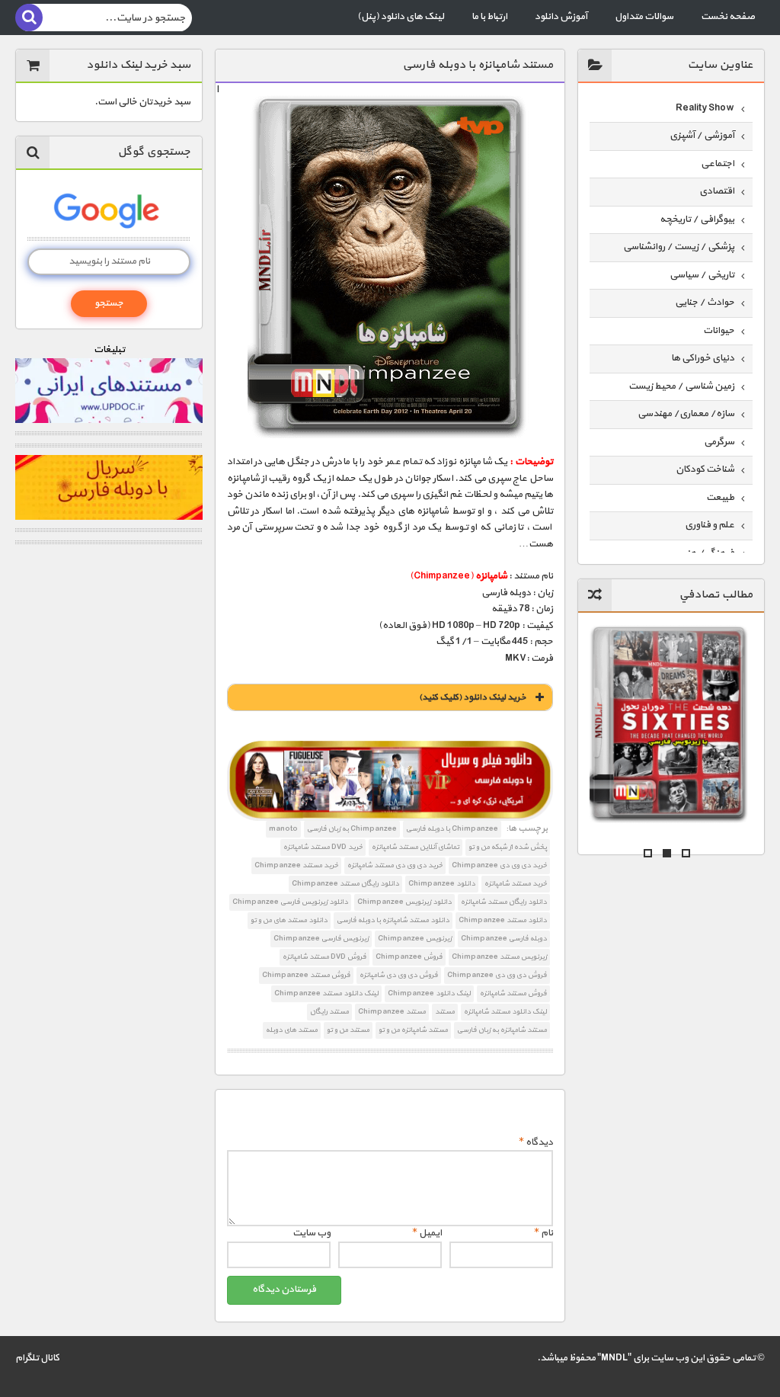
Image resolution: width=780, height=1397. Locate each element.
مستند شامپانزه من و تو (413, 1030)
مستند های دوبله (292, 1030)
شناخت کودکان (705, 469)
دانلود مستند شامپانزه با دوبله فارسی (393, 920)
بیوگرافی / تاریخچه (697, 219)
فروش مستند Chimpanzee (306, 975)
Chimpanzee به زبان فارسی (352, 829)
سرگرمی (719, 442)
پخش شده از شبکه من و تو (507, 847)
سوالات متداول (644, 16)
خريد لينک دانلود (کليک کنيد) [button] (472, 697)
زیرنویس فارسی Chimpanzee (321, 938)
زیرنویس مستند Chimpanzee (499, 957)
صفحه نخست (728, 16)
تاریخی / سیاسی (702, 275)
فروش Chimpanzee (409, 957)
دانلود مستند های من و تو (289, 920)
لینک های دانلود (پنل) (400, 16)
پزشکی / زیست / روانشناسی (678, 247)
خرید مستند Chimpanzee (296, 865)
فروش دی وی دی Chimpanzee (497, 975)
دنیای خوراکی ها (702, 358)
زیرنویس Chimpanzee (415, 938)
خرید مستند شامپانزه (515, 883)
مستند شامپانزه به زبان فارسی (502, 1030)
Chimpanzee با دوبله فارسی (452, 829)
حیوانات (718, 330)
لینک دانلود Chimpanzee (429, 993)
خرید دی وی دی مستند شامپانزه (395, 865)
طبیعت (720, 497)
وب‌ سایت (311, 1233)
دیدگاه (536, 1142)
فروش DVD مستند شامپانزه (324, 957)
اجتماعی (717, 163)
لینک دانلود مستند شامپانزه (505, 1011)
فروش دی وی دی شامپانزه (399, 975)
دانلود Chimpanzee (441, 883)
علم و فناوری (709, 525)
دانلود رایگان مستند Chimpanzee (345, 883)
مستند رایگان (329, 1011)
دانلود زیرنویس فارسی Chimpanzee (290, 902)
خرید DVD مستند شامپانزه (323, 847)
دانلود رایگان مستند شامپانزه (504, 902)
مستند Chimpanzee (392, 1011)
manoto (283, 829)
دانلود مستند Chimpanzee (503, 920)
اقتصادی (716, 191)
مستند (445, 1011)
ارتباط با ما (489, 16)
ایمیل (427, 1233)
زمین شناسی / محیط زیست (681, 386)
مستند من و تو (348, 1030)
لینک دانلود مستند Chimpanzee (326, 993)
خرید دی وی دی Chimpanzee (499, 865)
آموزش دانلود (561, 16)
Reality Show (705, 108)
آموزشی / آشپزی (702, 135)
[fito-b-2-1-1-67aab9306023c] (390, 780)
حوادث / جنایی (704, 302)
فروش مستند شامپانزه (513, 993)
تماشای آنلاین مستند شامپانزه (415, 847)
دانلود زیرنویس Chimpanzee (404, 902)
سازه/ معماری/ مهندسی (686, 413)
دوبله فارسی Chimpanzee (504, 938)
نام (543, 1233)
